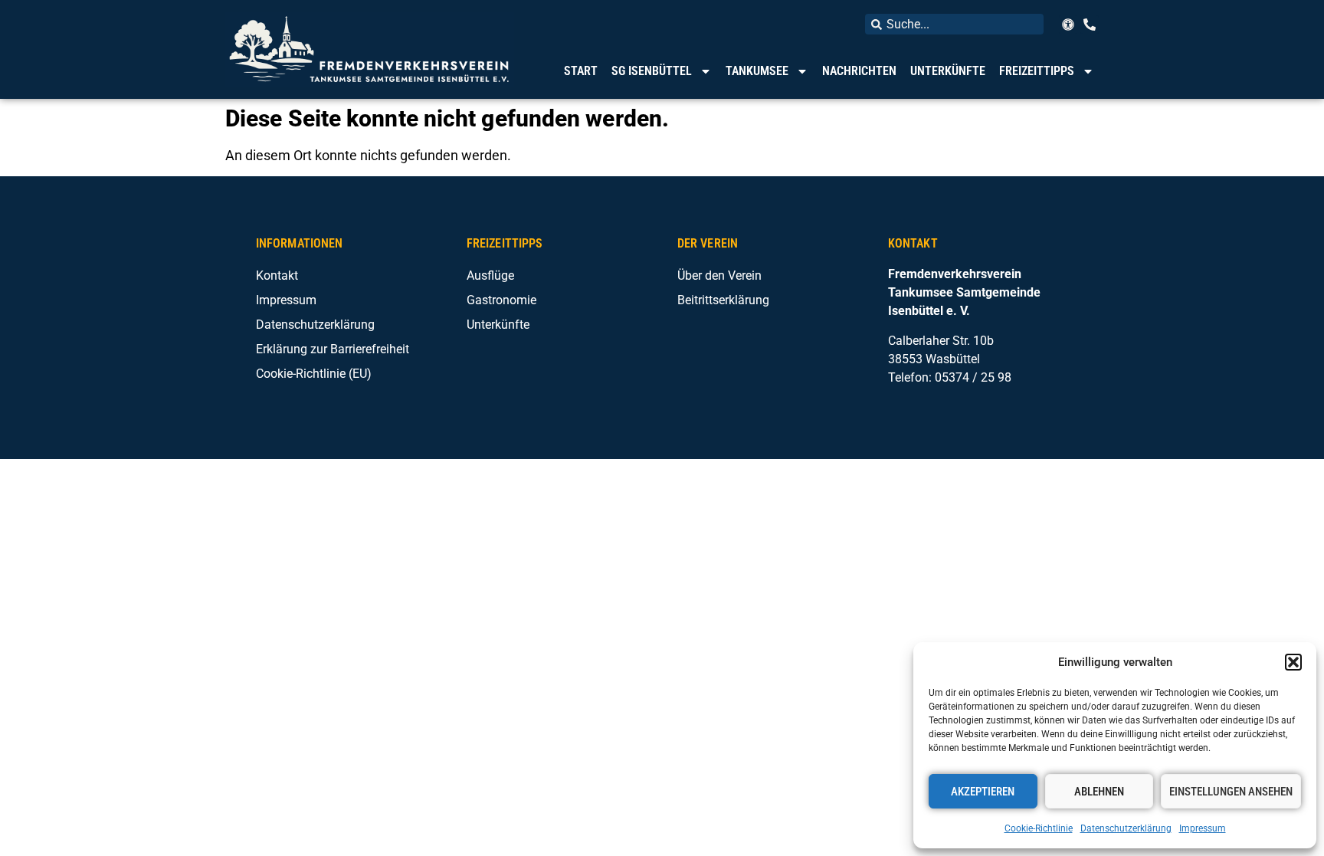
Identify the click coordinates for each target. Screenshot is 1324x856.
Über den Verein (719, 275)
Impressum (1202, 828)
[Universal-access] (1068, 24)
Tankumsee (757, 71)
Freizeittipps (1036, 71)
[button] (1293, 662)
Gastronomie (501, 300)
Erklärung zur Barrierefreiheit (332, 349)
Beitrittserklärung (723, 300)
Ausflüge (490, 275)
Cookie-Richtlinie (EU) (314, 373)
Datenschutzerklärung (1126, 828)
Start (581, 71)
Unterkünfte (947, 71)
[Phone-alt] (1089, 24)
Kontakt (277, 275)
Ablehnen (1099, 792)
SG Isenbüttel (651, 71)
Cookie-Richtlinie (1038, 828)
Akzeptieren (982, 792)
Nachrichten (859, 71)
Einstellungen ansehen (1231, 792)
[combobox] (954, 24)
